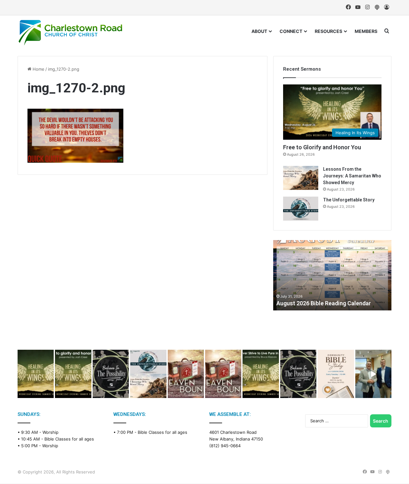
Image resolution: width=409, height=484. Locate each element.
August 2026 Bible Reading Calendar (323, 303)
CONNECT (291, 31)
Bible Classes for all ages (69, 438)
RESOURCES (328, 31)
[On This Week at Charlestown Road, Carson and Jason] (223, 374)
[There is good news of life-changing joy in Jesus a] (373, 374)
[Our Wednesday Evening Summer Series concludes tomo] (73, 374)
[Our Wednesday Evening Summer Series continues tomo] (261, 374)
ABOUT (259, 31)
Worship (50, 432)
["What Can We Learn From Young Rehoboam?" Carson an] (186, 374)
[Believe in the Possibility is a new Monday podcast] (111, 374)
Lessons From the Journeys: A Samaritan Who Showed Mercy (352, 176)
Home (37, 69)
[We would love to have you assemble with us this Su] (148, 374)
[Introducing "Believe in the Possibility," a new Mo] (298, 374)
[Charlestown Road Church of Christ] (70, 33)
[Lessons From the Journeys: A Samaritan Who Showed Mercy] (300, 178)
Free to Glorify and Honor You (322, 147)
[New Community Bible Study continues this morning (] (336, 374)
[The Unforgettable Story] (300, 209)
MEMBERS (366, 31)
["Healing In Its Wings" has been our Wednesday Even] (36, 374)
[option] (332, 275)
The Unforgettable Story (348, 199)
